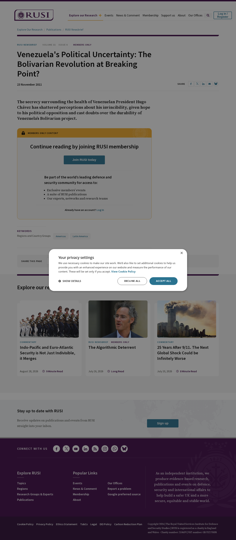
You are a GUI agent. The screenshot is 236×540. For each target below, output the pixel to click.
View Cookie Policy (123, 271)
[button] (69, 281)
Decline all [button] (132, 281)
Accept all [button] (163, 281)
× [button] (181, 253)
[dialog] (118, 270)
